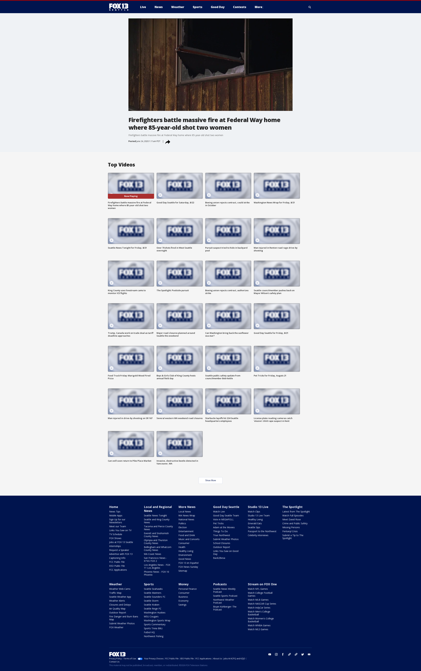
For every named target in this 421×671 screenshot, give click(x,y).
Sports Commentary (154, 624)
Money (183, 584)
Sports (149, 584)
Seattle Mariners (152, 592)
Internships (115, 546)
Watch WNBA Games (259, 625)
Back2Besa (219, 557)
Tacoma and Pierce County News (158, 528)
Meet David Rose (291, 519)
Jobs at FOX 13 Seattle (121, 542)
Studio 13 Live (258, 507)
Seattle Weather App (120, 596)
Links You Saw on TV (120, 530)
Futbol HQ (149, 632)
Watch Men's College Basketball (259, 613)
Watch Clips (254, 511)
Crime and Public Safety (295, 523)
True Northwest (221, 535)
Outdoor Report (221, 547)
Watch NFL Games (258, 588)
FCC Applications (118, 569)
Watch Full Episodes (293, 515)
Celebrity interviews (258, 535)
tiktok (289, 654)
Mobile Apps (115, 515)
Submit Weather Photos (226, 539)
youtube (269, 654)
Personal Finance (187, 588)
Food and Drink (186, 535)
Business (183, 596)
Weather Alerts (117, 600)
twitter (302, 654)
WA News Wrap (186, 515)
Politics (182, 523)
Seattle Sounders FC (154, 596)
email (309, 654)
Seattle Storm (151, 600)
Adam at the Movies (224, 527)
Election (182, 527)
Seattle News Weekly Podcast (224, 590)
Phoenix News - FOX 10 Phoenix (156, 573)
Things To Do (220, 531)
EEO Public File (117, 565)
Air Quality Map (117, 608)
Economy (183, 600)
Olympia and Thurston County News (156, 542)
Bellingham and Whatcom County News (157, 548)
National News (186, 519)
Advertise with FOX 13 (121, 554)
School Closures (221, 543)
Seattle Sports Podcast (225, 595)
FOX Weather (116, 627)
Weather (115, 584)
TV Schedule (115, 534)
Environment (185, 555)
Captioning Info (117, 557)
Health (181, 547)
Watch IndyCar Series (259, 607)
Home (113, 507)
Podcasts (220, 584)
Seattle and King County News (156, 521)
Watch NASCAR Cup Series (262, 603)
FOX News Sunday (188, 566)
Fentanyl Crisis (290, 531)
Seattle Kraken (151, 604)
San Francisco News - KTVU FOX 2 (155, 559)
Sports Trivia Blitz (153, 628)
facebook (282, 654)
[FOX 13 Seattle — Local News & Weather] (120, 7)
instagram (276, 654)
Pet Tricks (218, 523)
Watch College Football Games (260, 594)
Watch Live (219, 511)
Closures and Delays (120, 604)
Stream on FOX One (262, 584)
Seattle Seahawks (153, 588)
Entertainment (186, 531)
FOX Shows (115, 538)
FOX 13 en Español (188, 562)
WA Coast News (152, 554)
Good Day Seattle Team (226, 515)
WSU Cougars (151, 616)
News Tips (114, 511)
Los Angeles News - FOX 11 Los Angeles (157, 566)
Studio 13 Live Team (259, 515)
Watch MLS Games (258, 629)
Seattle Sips (254, 527)
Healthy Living (185, 551)
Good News (184, 558)
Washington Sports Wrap (157, 620)
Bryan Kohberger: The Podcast (224, 608)
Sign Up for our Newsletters (117, 521)
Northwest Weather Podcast (223, 601)
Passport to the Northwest (262, 531)
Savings (182, 604)
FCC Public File (117, 561)
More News (186, 507)
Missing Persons (291, 527)
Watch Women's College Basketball (261, 620)
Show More (210, 480)
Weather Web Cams (119, 588)
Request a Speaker (119, 550)
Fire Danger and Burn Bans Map (123, 618)
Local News (184, 511)
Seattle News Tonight (155, 515)
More (258, 7)
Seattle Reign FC (152, 608)
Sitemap (182, 570)
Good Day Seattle (226, 507)
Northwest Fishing (153, 636)
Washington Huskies (154, 612)
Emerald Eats (255, 523)
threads (296, 654)
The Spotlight (292, 507)
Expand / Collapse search (310, 7)
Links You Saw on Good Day (225, 552)
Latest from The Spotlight (296, 511)
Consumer (183, 543)
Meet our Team (117, 526)
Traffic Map (115, 592)
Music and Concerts (188, 539)
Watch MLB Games (258, 599)
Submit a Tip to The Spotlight (292, 537)
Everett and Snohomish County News (156, 535)
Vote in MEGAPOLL (223, 519)
